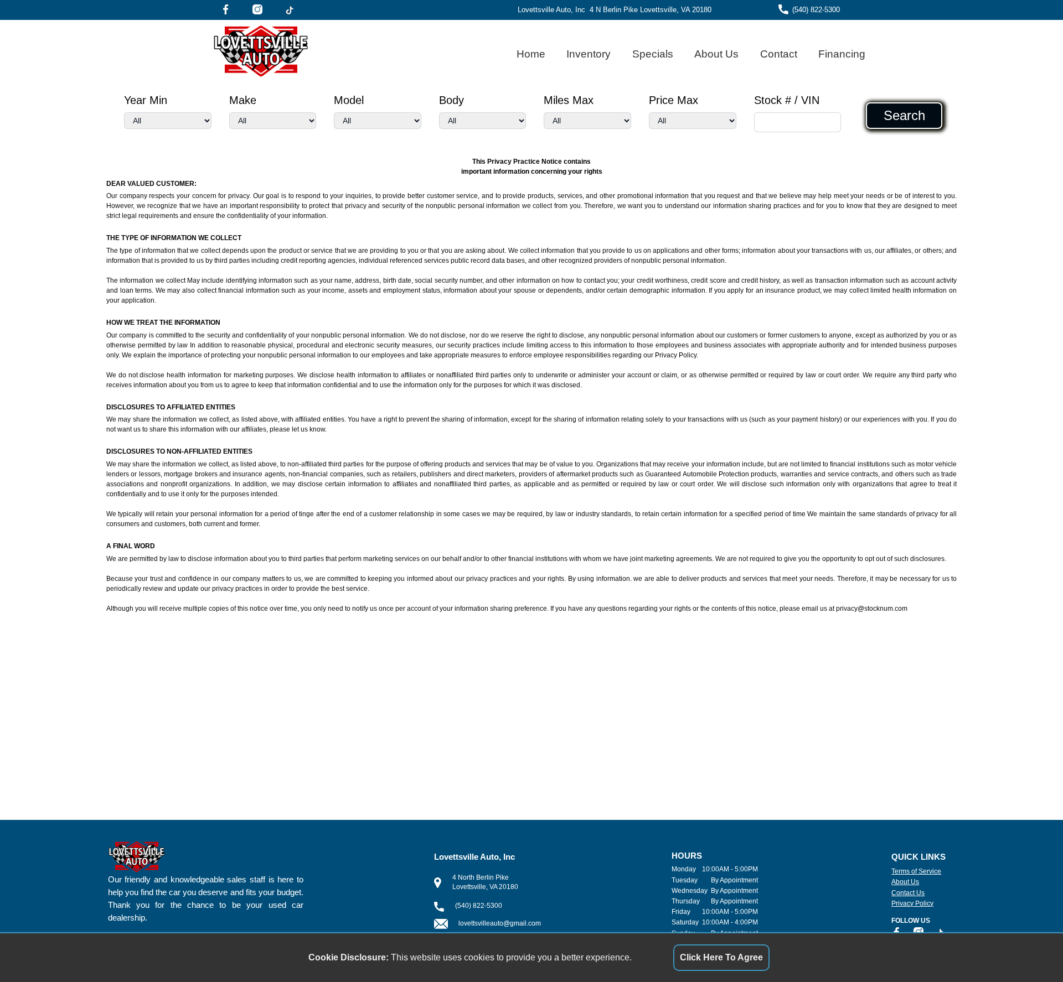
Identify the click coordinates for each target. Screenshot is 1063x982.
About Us (716, 54)
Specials (652, 54)
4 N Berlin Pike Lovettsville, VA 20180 (650, 10)
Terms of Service (916, 871)
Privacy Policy (912, 903)
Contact (778, 54)
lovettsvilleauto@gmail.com (499, 923)
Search (904, 115)
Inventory (588, 54)
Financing (841, 54)
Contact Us (908, 893)
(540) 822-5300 (816, 10)
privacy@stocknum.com (871, 608)
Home (531, 54)
